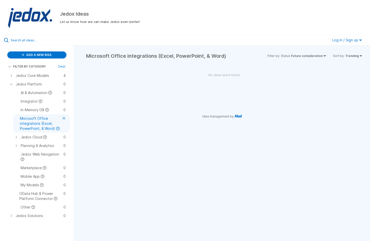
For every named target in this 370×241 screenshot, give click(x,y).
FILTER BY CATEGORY (29, 66)
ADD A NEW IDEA (38, 55)
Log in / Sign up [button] (345, 40)
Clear (62, 66)
